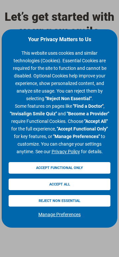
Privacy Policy (66, 151)
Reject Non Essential (59, 201)
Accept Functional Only (59, 168)
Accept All (59, 184)
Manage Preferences (59, 214)
